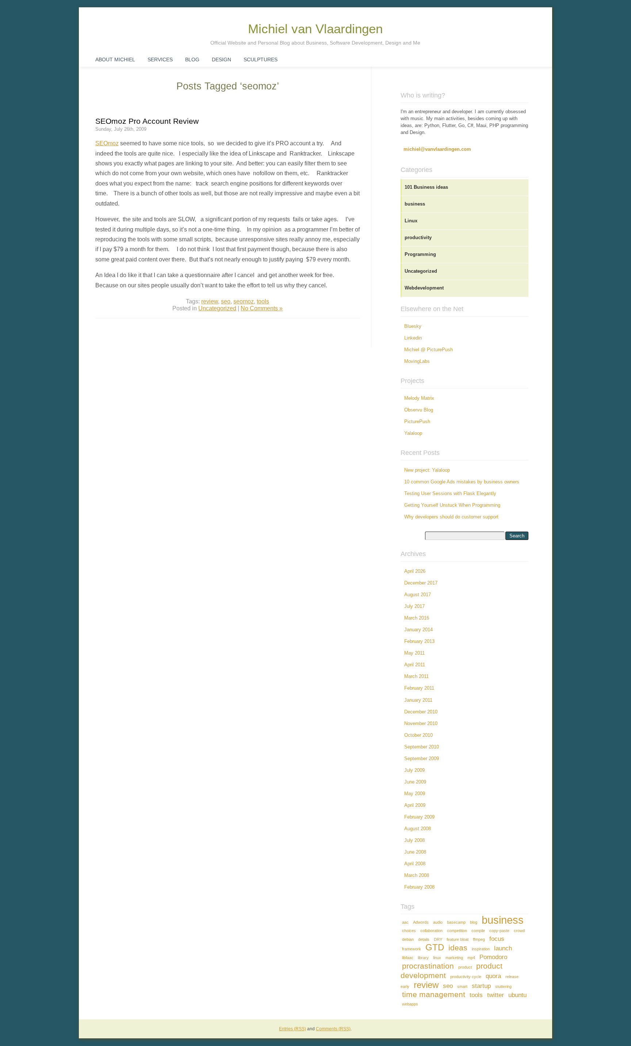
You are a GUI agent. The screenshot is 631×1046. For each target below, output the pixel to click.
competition (457, 930)
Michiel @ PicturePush (428, 349)
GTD (434, 947)
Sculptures (261, 59)
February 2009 (419, 817)
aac (405, 922)
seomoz (243, 301)
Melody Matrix (419, 398)
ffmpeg (479, 939)
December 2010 (420, 711)
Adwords (421, 922)
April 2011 (414, 664)
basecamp (456, 922)
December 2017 (420, 583)
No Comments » (262, 308)
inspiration (481, 949)
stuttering (503, 986)
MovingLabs (417, 361)
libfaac (407, 957)
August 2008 (417, 828)
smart (462, 986)
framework (411, 949)
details (423, 939)
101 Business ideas (426, 187)
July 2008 (414, 840)
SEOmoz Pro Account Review (147, 121)
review (209, 301)
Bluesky (412, 326)
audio (438, 922)
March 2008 (416, 875)
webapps (410, 1004)
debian (408, 939)
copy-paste (499, 930)
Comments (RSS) (333, 1029)
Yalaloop (413, 433)
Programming (420, 254)
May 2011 (414, 653)
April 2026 (414, 571)
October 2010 (418, 735)
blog (473, 922)
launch (503, 948)
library (423, 957)
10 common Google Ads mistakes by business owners (461, 481)
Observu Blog (418, 410)
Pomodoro (493, 957)
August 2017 (417, 594)
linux (437, 957)
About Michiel (115, 59)
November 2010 (420, 723)
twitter (495, 995)
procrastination (428, 966)
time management (433, 994)
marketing (454, 957)
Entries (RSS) (292, 1029)
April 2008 (414, 863)
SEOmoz (107, 143)
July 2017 (414, 606)
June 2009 (415, 782)
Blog (192, 59)
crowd (519, 930)
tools (263, 301)
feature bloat (458, 939)
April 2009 (414, 805)
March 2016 (416, 618)
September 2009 (421, 758)
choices (409, 930)
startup (481, 985)
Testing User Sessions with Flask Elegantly (450, 493)
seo (225, 301)
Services (160, 59)
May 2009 (414, 793)
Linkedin (413, 338)
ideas (457, 947)
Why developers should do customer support (451, 517)
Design (221, 59)
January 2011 (418, 700)
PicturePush (417, 421)
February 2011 (419, 688)
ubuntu (517, 995)
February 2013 (419, 641)
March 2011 (416, 676)
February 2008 (419, 887)
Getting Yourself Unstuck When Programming (452, 505)
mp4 (471, 957)
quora (493, 976)
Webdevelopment (424, 288)
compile (478, 930)
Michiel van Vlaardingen (315, 29)
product (465, 967)
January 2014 (418, 629)
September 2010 (421, 747)
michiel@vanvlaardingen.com (437, 149)
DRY (438, 939)
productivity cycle (465, 976)
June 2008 (415, 852)
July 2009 (414, 770)
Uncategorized (217, 308)
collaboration (431, 930)
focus (496, 938)
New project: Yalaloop (427, 470)
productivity (418, 237)
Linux (411, 220)
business (415, 204)
